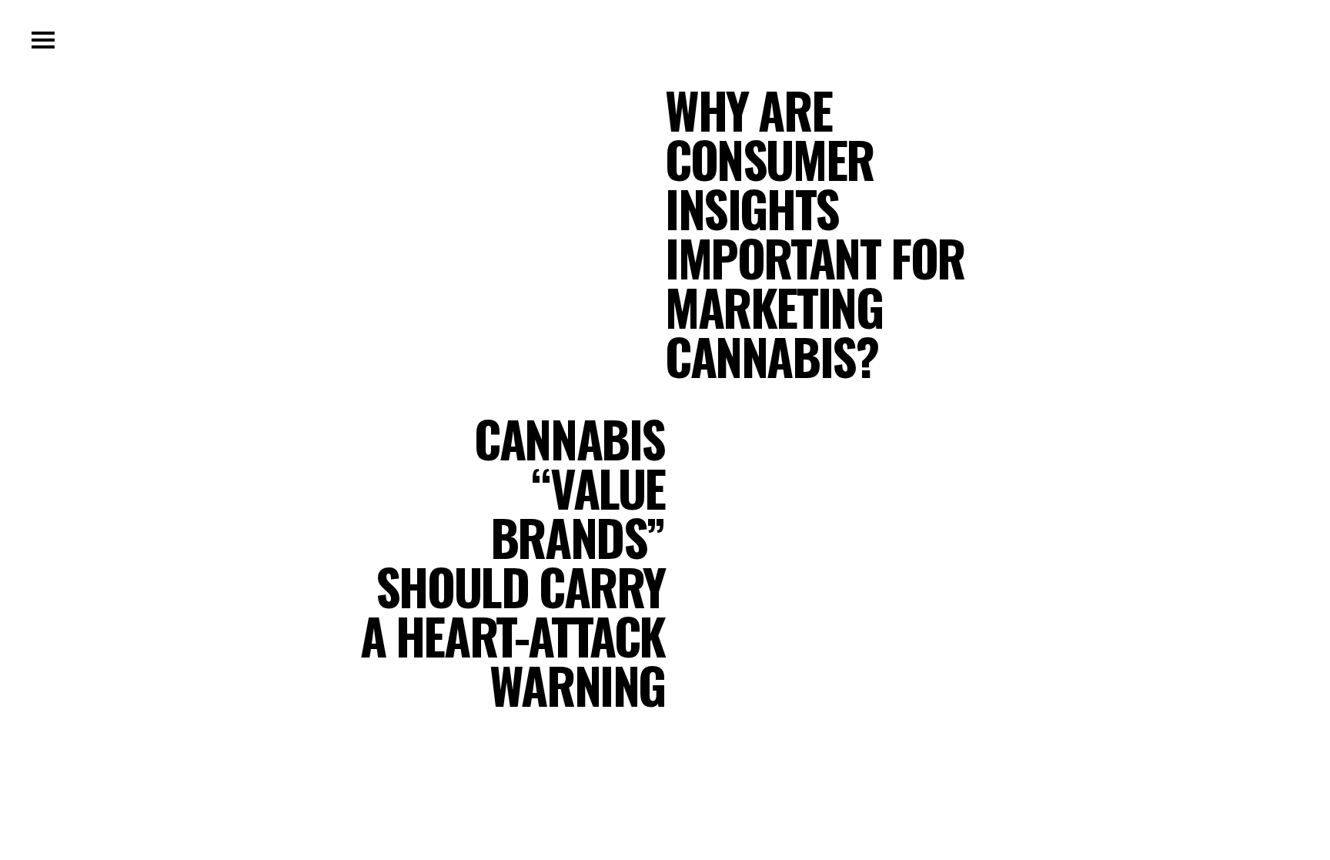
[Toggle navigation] (43, 40)
